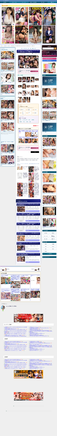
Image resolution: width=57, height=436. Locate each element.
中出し (28, 48)
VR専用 (26, 158)
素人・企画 (42, 2)
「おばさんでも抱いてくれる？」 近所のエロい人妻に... (49, 147)
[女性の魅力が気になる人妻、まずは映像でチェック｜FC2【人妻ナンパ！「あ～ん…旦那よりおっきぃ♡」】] (49, 188)
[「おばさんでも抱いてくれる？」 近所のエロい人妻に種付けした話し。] (49, 142)
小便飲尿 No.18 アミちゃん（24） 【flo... (48, 182)
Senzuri (53, 246)
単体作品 (21, 121)
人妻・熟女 (4, 2)
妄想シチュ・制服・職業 (33, 2)
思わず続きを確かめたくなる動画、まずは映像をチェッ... (49, 216)
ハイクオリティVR (25, 48)
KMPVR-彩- (22, 158)
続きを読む (32, 220)
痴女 (30, 121)
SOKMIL (46, 251)
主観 (30, 48)
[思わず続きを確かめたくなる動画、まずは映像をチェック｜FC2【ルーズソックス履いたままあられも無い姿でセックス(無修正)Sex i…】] (49, 211)
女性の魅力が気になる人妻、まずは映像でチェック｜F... (49, 193)
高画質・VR (52, 2)
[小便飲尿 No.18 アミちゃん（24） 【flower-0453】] (49, 164)
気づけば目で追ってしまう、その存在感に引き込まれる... (49, 158)
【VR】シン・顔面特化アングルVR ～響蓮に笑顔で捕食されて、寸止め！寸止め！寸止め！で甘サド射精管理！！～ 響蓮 (28, 214)
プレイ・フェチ (24, 2)
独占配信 (33, 48)
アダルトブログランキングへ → (49, 58)
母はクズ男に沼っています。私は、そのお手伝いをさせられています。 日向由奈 (27, 243)
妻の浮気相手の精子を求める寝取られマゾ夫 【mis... (48, 227)
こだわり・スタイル (14, 2)
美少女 (27, 121)
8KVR (21, 48)
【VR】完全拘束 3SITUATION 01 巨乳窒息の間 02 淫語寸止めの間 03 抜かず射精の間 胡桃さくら (28, 204)
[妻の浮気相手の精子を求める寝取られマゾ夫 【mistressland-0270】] (49, 222)
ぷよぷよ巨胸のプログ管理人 (36, 53)
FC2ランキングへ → (49, 60)
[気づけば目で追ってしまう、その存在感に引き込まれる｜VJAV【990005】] (49, 153)
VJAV (45, 246)
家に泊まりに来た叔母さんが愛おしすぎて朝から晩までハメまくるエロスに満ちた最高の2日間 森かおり (28, 254)
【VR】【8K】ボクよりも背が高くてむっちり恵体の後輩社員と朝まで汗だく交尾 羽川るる (28, 233)
